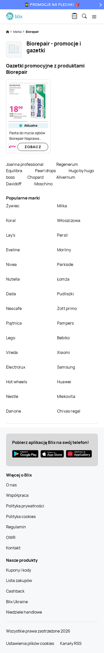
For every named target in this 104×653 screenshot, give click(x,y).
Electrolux (15, 367)
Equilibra (14, 170)
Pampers (65, 323)
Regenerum (67, 164)
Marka (17, 32)
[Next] (100, 4)
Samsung (66, 367)
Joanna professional (25, 164)
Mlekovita (66, 396)
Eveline (13, 250)
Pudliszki (65, 294)
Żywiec (12, 206)
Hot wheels (16, 382)
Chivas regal (68, 411)
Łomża (63, 279)
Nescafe (14, 308)
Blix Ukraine (17, 601)
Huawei (64, 382)
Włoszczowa (68, 220)
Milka (62, 206)
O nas (11, 485)
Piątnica (14, 323)
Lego (10, 338)
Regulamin (16, 527)
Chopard (36, 177)
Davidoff (14, 184)
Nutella (13, 279)
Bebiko (63, 338)
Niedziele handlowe (24, 612)
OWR (10, 537)
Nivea (11, 264)
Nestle (12, 396)
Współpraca (17, 495)
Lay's (10, 235)
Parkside (65, 264)
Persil (62, 235)
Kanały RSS (71, 643)
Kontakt (13, 548)
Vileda (12, 352)
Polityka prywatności (25, 506)
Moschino (43, 184)
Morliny (64, 250)
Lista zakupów (19, 580)
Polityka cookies (21, 516)
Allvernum (65, 177)
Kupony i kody (18, 570)
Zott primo (67, 308)
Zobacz (32, 146)
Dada (11, 294)
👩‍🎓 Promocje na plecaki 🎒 (52, 4)
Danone (13, 411)
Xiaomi (63, 352)
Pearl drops (46, 170)
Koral (11, 220)
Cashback (15, 591)
